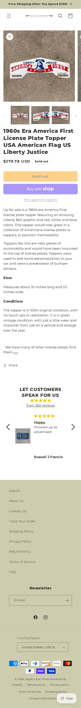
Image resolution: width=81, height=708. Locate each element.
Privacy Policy (20, 541)
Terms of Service (22, 562)
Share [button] (13, 365)
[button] (9, 16)
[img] (41, 400)
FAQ (12, 572)
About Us (16, 501)
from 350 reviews (40, 405)
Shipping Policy (21, 531)
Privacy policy (59, 684)
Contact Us (18, 511)
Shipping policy (56, 691)
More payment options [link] (40, 199)
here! (16, 353)
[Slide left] (5, 116)
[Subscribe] (67, 600)
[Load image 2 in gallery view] (40, 115)
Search (14, 491)
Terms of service (30, 691)
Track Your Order (22, 521)
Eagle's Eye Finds (37, 679)
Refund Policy (20, 551)
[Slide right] (76, 116)
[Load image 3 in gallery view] (61, 115)
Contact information (42, 698)
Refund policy (36, 684)
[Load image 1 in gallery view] (20, 115)
